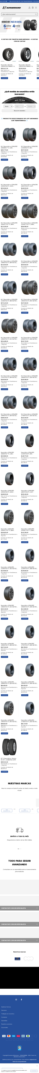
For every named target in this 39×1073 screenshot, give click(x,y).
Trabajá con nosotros (7, 1014)
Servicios (4, 1010)
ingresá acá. (33, 1059)
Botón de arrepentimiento (19, 1061)
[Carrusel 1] (19, 887)
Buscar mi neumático (19, 110)
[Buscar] (35, 14)
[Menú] (36, 8)
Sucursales (4, 1027)
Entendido (34, 1070)
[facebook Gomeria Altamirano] (21, 1000)
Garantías (4, 1021)
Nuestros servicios (6, 1024)
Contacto (4, 1017)
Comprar (4, 78)
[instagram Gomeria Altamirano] (16, 1000)
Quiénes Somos (6, 1007)
